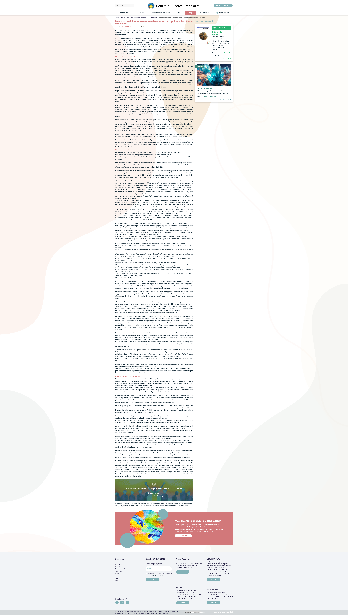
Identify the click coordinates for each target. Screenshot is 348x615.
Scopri (183, 572)
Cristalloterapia (152, 17)
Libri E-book (140, 13)
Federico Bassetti (224, 53)
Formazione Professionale (160, 13)
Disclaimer (118, 583)
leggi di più (225, 58)
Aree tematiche (125, 17)
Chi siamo (118, 564)
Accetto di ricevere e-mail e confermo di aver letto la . (160, 574)
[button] (124, 5)
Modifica (203, 612)
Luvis (116, 578)
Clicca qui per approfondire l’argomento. (154, 496)
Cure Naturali (199, 66)
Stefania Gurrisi (126, 26)
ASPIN (179, 13)
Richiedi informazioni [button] (223, 5)
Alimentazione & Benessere (138, 17)
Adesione (118, 566)
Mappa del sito (120, 571)
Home (117, 17)
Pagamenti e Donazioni (122, 569)
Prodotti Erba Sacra (121, 576)
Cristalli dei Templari (217, 33)
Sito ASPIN (118, 574)
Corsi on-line (123, 13)
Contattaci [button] (183, 535)
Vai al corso (224, 99)
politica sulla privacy (157, 575)
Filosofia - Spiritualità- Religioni (219, 28)
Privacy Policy (188, 612)
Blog (190, 13)
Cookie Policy (197, 612)
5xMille (117, 581)
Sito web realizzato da (218, 612)
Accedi (213, 579)
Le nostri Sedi (204, 13)
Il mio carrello (224, 13)
